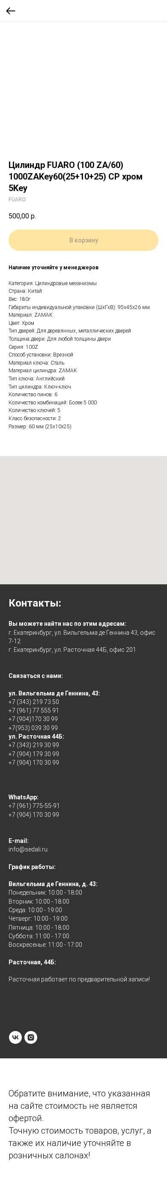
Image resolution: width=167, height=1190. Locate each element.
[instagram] (30, 1037)
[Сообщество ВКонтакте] (15, 1037)
